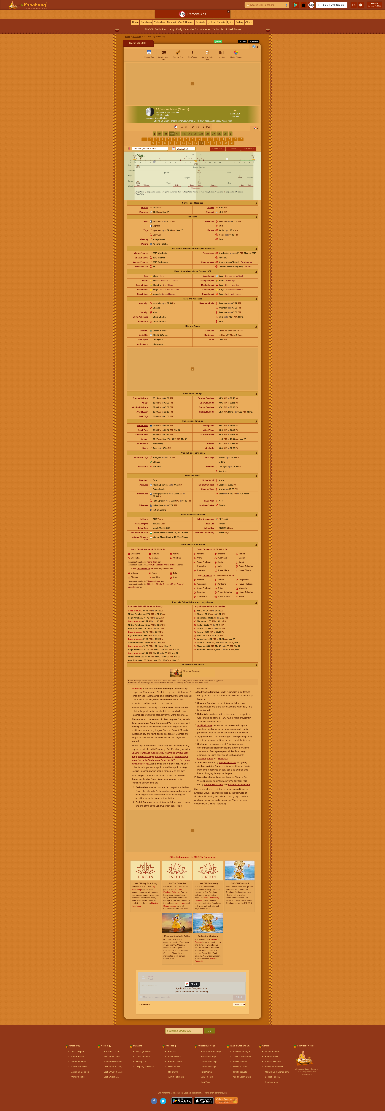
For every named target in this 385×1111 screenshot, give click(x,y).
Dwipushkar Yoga (208, 1061)
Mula (221, 226)
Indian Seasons (272, 1051)
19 (159, 143)
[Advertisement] (193, 84)
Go (209, 1030)
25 (195, 143)
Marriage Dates (143, 1051)
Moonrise (143, 212)
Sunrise (144, 207)
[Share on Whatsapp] (218, 41)
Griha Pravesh (143, 1056)
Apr (177, 134)
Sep (207, 134)
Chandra (201, 758)
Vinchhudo (169, 753)
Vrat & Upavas (185, 22)
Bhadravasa (142, 494)
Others (248, 22)
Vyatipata (157, 230)
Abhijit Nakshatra (176, 1077)
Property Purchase (145, 1066)
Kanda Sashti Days (242, 1077)
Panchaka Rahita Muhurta (140, 606)
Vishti (221, 235)
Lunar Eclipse (77, 1056)
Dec (225, 134)
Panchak (172, 1051)
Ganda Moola (193, 121)
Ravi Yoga (204, 121)
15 (229, 139)
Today (233, 148)
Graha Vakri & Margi (113, 1072)
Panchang (146, 22)
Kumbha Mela (271, 1082)
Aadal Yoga (215, 121)
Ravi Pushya (206, 1072)
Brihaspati (223, 758)
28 (213, 143)
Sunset (210, 207)
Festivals (200, 22)
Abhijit (145, 403)
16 (235, 139)
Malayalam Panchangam (277, 1072)
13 (216, 139)
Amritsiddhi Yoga (208, 1056)
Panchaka (145, 753)
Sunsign (144, 312)
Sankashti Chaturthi (213, 784)
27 (207, 143)
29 (219, 143)
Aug (201, 134)
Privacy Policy (307, 1074)
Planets (221, 22)
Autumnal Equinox (80, 1072)
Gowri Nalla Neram (242, 1056)
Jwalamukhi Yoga (140, 763)
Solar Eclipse (77, 1051)
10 (198, 139)
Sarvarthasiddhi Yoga (210, 1051)
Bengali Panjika (272, 1077)
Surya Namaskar (227, 762)
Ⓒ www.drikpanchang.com (307, 1072)
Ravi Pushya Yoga (164, 756)
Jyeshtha (223, 221)
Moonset (210, 212)
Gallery (239, 22)
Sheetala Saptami (161, 121)
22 (177, 143)
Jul (195, 134)
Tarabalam (207, 549)
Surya (210, 758)
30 (225, 143)
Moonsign (143, 303)
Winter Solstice (78, 1077)
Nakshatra (209, 221)
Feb (165, 134)
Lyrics (230, 22)
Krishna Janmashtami (239, 784)
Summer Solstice (79, 1066)
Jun (190, 134)
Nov (219, 134)
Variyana (157, 235)
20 (165, 143)
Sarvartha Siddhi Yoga (149, 760)
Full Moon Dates (111, 1051)
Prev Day (217, 148)
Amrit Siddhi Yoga (169, 760)
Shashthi (157, 221)
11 (205, 139)
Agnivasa (144, 485)
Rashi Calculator (273, 1061)
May (184, 134)
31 (232, 143)
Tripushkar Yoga (146, 756)
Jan (159, 134)
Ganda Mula (157, 753)
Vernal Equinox (78, 1061)
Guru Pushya (206, 1077)
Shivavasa (143, 505)
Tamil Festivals (240, 1072)
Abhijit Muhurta (204, 725)
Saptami (157, 226)
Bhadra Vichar (175, 1061)
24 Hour (195, 127)
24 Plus (206, 127)
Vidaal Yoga (226, 121)
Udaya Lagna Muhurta (204, 606)
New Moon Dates (112, 1056)
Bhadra (174, 121)
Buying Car (141, 1061)
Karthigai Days (240, 1066)
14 (222, 139)
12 (210, 139)
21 (171, 143)
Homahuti (143, 480)
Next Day (248, 148)
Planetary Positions (113, 1061)
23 (183, 143)
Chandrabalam (143, 549)
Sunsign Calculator (274, 1066)
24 (189, 143)
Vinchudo (182, 121)
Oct (213, 134)
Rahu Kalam (142, 425)
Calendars (159, 22)
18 (153, 143)
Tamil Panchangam (242, 1051)
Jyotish (211, 22)
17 (241, 139)
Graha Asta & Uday (113, 1066)
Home (135, 22)
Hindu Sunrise (271, 1056)
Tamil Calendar (240, 1061)
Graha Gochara (111, 1077)
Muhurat (171, 22)
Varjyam (144, 439)
